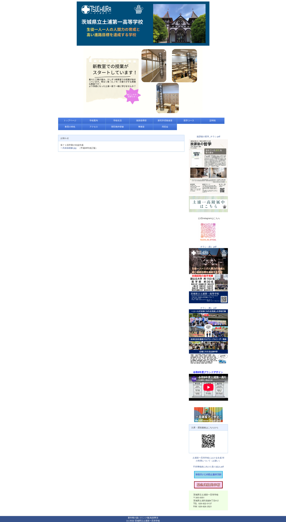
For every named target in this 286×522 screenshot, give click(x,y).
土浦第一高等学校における (204, 457)
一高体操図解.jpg (68, 147)
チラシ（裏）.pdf (208, 307)
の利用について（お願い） (208, 460)
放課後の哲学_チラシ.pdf (208, 136)
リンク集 (145, 517)
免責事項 (154, 517)
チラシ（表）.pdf (208, 246)
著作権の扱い (134, 517)
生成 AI (220, 457)
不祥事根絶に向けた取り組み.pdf (208, 466)
